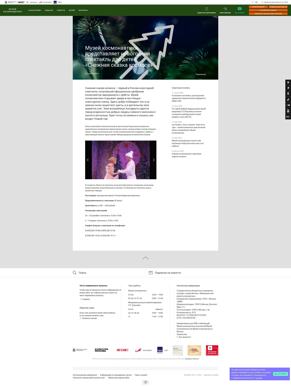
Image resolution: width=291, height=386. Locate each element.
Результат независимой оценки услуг (89, 378)
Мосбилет (33, 2)
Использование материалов (85, 375)
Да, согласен (280, 374)
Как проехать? (185, 337)
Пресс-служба (141, 375)
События (49, 10)
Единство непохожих (206, 13)
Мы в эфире (239, 13)
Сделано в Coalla (211, 375)
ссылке (259, 378)
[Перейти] (288, 82)
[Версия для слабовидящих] (145, 384)
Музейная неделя (268, 10)
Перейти (86, 299)
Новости (61, 10)
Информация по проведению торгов (116, 375)
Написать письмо (89, 318)
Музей (72, 10)
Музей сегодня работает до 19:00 (276, 2)
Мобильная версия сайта (118, 378)
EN (256, 2)
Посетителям (34, 10)
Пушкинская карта (278, 7)
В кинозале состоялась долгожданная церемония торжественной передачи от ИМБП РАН (189, 98)
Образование (225, 13)
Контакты (83, 10)
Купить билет (258, 7)
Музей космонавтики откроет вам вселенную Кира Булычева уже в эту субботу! (188, 143)
